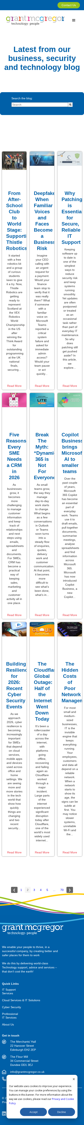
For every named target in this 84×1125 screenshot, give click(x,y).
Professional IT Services (10, 1015)
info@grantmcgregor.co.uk (27, 1071)
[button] (72, 20)
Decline (61, 1112)
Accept (34, 1112)
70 (62, 890)
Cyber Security (11, 1007)
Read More (14, 385)
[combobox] (39, 104)
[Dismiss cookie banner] (74, 1079)
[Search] (70, 104)
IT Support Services (9, 991)
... (54, 890)
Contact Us (69, 5)
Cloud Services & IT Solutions (21, 1000)
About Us (8, 1024)
